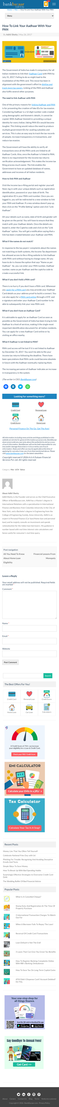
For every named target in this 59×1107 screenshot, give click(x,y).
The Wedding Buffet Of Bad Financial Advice (22, 881)
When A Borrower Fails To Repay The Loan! (34, 924)
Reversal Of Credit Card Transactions (32, 933)
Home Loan (41, 423)
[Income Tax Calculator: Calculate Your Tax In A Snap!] (25, 833)
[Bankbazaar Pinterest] (39, 1094)
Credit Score (15, 423)
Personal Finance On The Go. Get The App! (29, 428)
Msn (16, 10)
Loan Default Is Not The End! (28, 942)
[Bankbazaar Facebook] (28, 1094)
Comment (7, 589)
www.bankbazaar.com (14, 453)
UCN (17, 469)
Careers (13, 1099)
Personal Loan (41, 410)
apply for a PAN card (16, 289)
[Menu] (54, 4)
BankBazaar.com (28, 379)
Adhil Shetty (12, 34)
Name (5, 623)
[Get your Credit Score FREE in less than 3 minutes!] (25, 760)
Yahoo (22, 469)
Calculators (46, 712)
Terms (36, 1099)
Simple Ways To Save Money (15, 866)
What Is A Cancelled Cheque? (28, 897)
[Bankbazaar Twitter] (18, 1094)
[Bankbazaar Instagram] (34, 1094)
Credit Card (15, 410)
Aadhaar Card (35, 73)
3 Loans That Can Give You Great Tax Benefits (36, 952)
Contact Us (22, 1099)
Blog (30, 1099)
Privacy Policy (44, 1103)
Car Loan (29, 712)
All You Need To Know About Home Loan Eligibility (14, 558)
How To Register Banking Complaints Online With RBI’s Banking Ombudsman (35, 962)
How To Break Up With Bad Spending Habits (22, 870)
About (4, 1099)
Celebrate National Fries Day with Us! (19, 855)
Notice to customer (49, 1099)
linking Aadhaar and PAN (43, 104)
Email (5, 636)
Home (9, 10)
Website (6, 648)
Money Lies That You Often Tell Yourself (20, 851)
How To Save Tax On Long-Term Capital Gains (36, 970)
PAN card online (28, 297)
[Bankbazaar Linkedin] (23, 1094)
